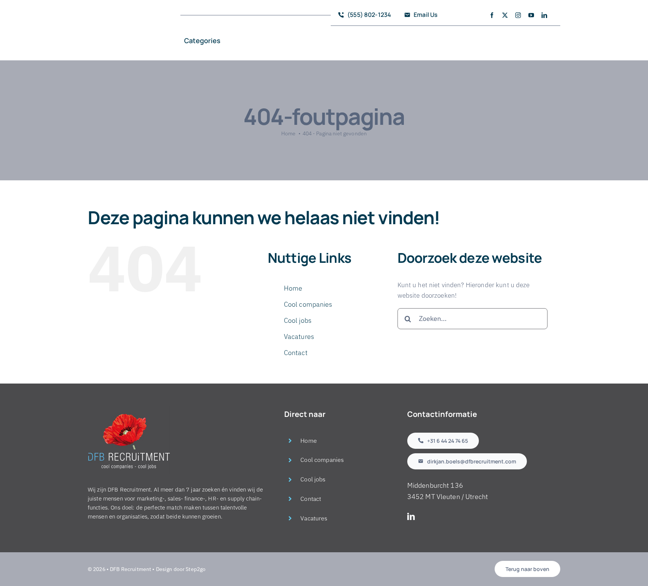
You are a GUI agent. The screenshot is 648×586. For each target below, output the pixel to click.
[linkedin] (544, 15)
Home (293, 288)
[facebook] (492, 15)
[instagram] (518, 15)
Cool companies (308, 304)
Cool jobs (298, 320)
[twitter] (505, 15)
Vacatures (299, 336)
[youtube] (531, 15)
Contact (296, 352)
